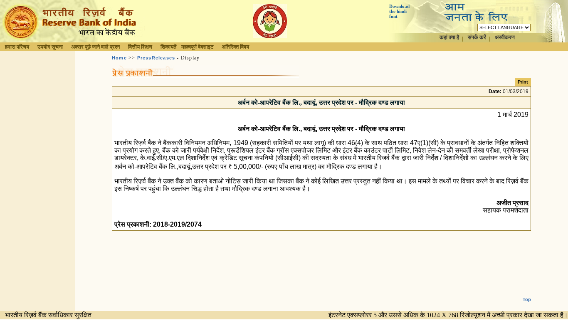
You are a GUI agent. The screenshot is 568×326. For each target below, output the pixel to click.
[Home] (72, 40)
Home (119, 57)
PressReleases (156, 57)
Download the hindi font (399, 11)
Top (527, 299)
